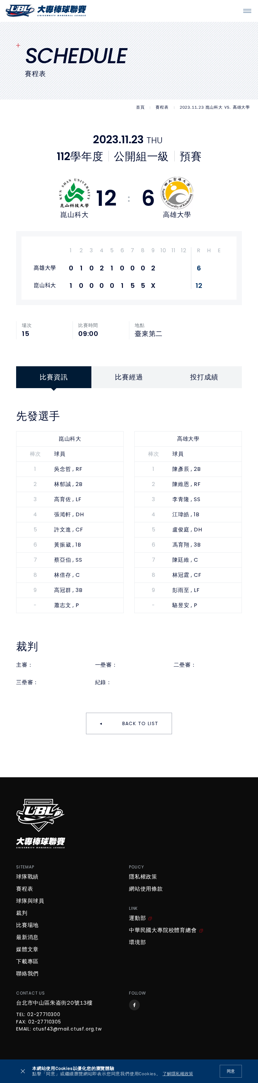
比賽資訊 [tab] (54, 377)
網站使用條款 (146, 889)
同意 (231, 1071)
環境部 (137, 942)
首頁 (140, 107)
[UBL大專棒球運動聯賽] (46, 10)
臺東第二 (149, 334)
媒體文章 (27, 949)
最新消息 (27, 937)
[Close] (23, 1071)
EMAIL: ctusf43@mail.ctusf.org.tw (59, 1029)
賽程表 (162, 107)
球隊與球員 (30, 901)
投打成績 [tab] (204, 377)
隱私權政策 (143, 876)
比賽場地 (27, 925)
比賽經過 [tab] (129, 377)
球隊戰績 (27, 876)
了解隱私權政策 (178, 1074)
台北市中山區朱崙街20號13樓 (54, 1003)
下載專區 (27, 961)
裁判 (22, 913)
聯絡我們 (27, 973)
